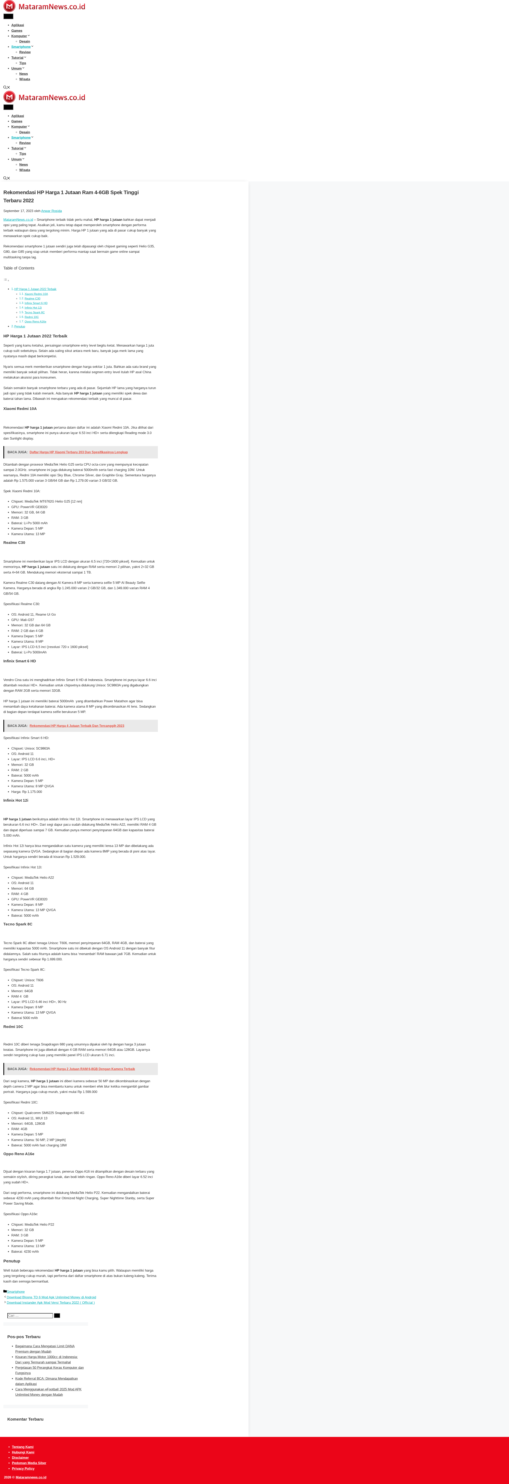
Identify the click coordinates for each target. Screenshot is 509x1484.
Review (25, 52)
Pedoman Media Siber (29, 1463)
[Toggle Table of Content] (6, 280)
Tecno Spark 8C (35, 312)
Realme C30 (32, 298)
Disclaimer (20, 1458)
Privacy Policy (23, 1468)
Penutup (19, 326)
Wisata (24, 79)
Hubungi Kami (23, 1452)
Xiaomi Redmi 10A (36, 294)
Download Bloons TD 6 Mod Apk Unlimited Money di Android (51, 1297)
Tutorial (17, 58)
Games (16, 31)
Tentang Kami (23, 1447)
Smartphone (21, 47)
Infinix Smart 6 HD (36, 303)
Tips (22, 63)
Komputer (19, 36)
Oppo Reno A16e (35, 321)
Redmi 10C (32, 317)
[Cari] (57, 1315)
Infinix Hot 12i (33, 307)
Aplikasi (17, 25)
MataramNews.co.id (18, 220)
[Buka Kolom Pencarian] (6, 88)
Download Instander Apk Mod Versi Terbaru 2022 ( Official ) (51, 1303)
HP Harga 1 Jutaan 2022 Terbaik (35, 289)
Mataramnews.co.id (31, 1477)
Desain (24, 41)
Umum (16, 68)
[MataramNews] (44, 11)
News (23, 74)
